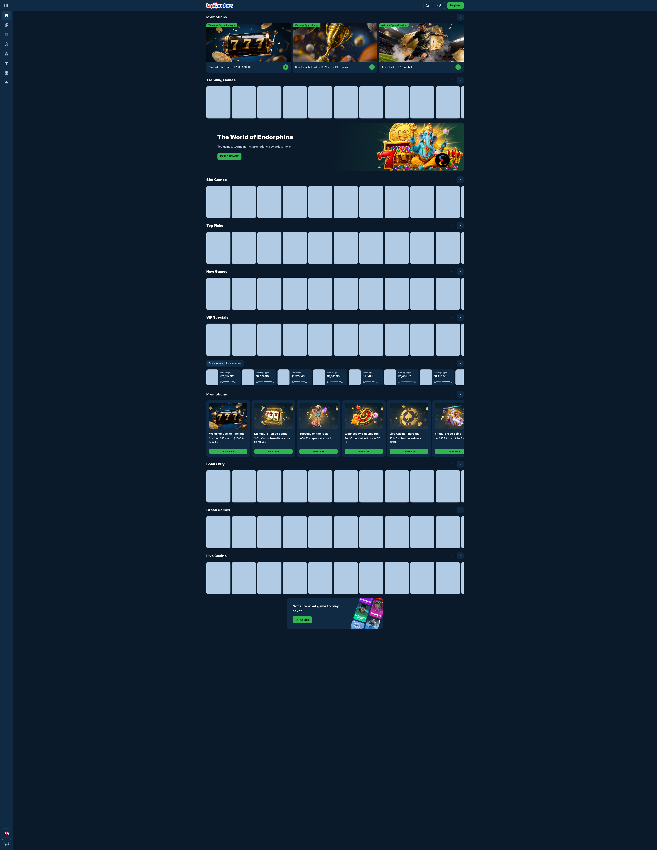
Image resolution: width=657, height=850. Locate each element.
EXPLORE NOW (229, 156)
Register (455, 5)
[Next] (460, 17)
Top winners (215, 363)
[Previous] (452, 17)
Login (439, 5)
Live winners (234, 363)
